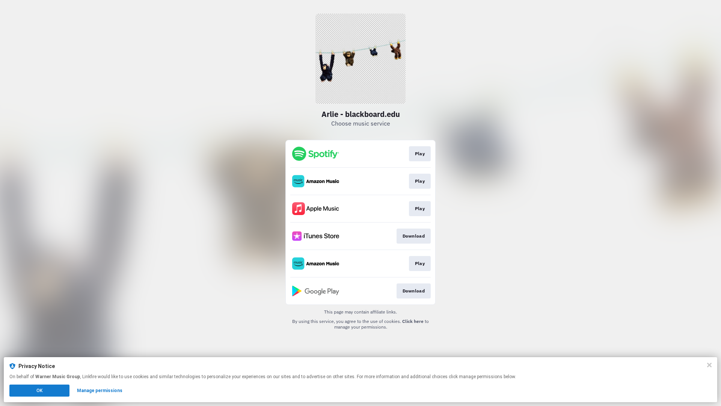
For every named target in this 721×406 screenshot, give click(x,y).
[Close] (709, 365)
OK (39, 390)
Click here (413, 321)
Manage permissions (99, 390)
